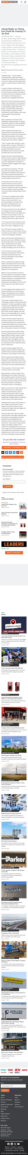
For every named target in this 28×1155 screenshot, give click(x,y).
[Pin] (17, 452)
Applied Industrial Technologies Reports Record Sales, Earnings (12, 1022)
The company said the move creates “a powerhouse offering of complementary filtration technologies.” (11, 875)
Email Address (7, 479)
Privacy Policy (9, 1148)
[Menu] (25, 2)
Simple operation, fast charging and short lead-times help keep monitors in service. (13, 701)
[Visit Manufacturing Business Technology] (17, 1072)
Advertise (20, 1147)
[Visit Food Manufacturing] (10, 1070)
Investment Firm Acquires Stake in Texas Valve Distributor (12, 783)
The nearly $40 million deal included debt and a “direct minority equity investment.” (13, 787)
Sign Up (5, 1090)
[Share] (6, 452)
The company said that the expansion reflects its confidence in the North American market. (13, 906)
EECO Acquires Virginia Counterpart (11, 755)
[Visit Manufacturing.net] (10, 1072)
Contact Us (14, 1147)
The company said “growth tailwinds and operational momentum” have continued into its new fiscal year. (13, 1027)
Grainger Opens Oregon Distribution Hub (8, 532)
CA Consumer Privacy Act (11, 1150)
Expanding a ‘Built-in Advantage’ (10, 933)
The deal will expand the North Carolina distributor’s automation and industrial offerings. (13, 758)
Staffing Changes (6, 811)
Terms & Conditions (19, 1148)
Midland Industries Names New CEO (11, 813)
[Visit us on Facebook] (8, 1144)
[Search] (21, 2)
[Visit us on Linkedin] (12, 1144)
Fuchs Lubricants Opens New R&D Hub (9, 513)
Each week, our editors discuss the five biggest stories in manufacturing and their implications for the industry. (13, 641)
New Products (5, 694)
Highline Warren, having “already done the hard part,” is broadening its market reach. (13, 936)
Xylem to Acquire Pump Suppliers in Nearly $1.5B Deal (13, 961)
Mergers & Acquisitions (8, 752)
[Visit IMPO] (24, 1070)
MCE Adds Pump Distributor (9, 841)
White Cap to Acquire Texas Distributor (12, 1052)
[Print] (2, 452)
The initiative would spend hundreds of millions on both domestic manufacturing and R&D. (13, 997)
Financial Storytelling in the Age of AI (9, 505)
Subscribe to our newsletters (14, 447)
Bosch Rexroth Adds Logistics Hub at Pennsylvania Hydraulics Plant (11, 903)
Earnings (4, 1019)
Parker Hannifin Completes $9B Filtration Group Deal (12, 871)
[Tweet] (14, 452)
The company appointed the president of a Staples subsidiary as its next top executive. (12, 816)
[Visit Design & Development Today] (3, 1070)
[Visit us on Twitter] (15, 1144)
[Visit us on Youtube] (18, 1144)
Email (2, 1083)
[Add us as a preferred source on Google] (21, 452)
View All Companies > (14, 552)
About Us (7, 1147)
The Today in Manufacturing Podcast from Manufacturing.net (13, 636)
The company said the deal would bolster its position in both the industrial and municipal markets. (12, 965)
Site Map (22, 1150)
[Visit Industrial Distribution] (3, 1072)
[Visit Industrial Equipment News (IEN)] (17, 1070)
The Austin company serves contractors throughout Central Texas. (11, 1055)
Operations (5, 930)
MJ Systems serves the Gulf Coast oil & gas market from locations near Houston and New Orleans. (13, 844)
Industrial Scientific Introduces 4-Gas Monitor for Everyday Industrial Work (9, 524)
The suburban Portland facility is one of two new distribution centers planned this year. (13, 730)
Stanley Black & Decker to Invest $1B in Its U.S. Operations (13, 993)
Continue (8, 486)
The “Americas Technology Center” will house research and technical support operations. (13, 671)
